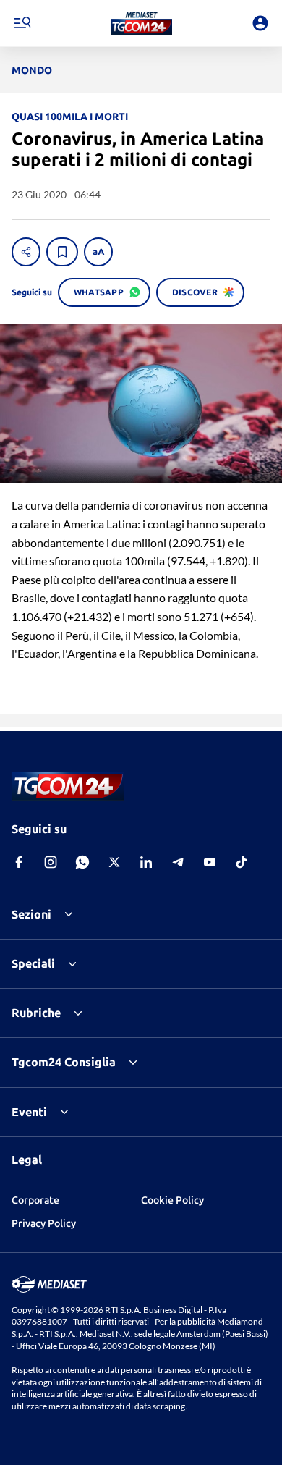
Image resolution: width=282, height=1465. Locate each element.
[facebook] (19, 862)
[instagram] (50, 862)
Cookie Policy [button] (172, 1200)
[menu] (22, 23)
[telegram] (178, 862)
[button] (141, 23)
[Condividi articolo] (26, 251)
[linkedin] (146, 862)
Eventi (29, 1111)
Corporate (35, 1200)
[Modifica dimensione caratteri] (98, 251)
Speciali (33, 963)
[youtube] (209, 862)
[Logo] (141, 23)
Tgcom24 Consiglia (64, 1061)
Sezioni (31, 914)
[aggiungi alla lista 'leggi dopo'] (62, 251)
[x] (114, 862)
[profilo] (260, 23)
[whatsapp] (82, 862)
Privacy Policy (44, 1223)
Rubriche (36, 1012)
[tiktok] (241, 862)
